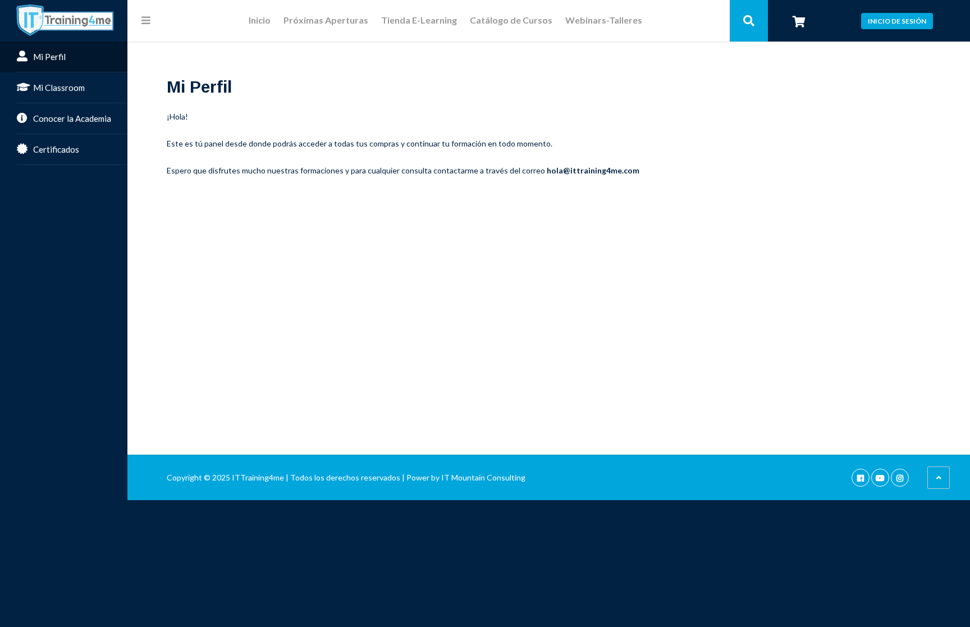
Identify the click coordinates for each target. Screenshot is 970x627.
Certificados (56, 149)
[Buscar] (749, 21)
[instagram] (900, 477)
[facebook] (861, 477)
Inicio (260, 20)
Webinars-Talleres (603, 20)
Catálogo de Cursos (511, 20)
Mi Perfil (49, 57)
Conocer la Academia (72, 118)
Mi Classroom (59, 88)
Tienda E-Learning (419, 20)
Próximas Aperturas (325, 20)
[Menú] (145, 20)
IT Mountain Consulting (483, 477)
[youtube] (880, 477)
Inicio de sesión (897, 21)
